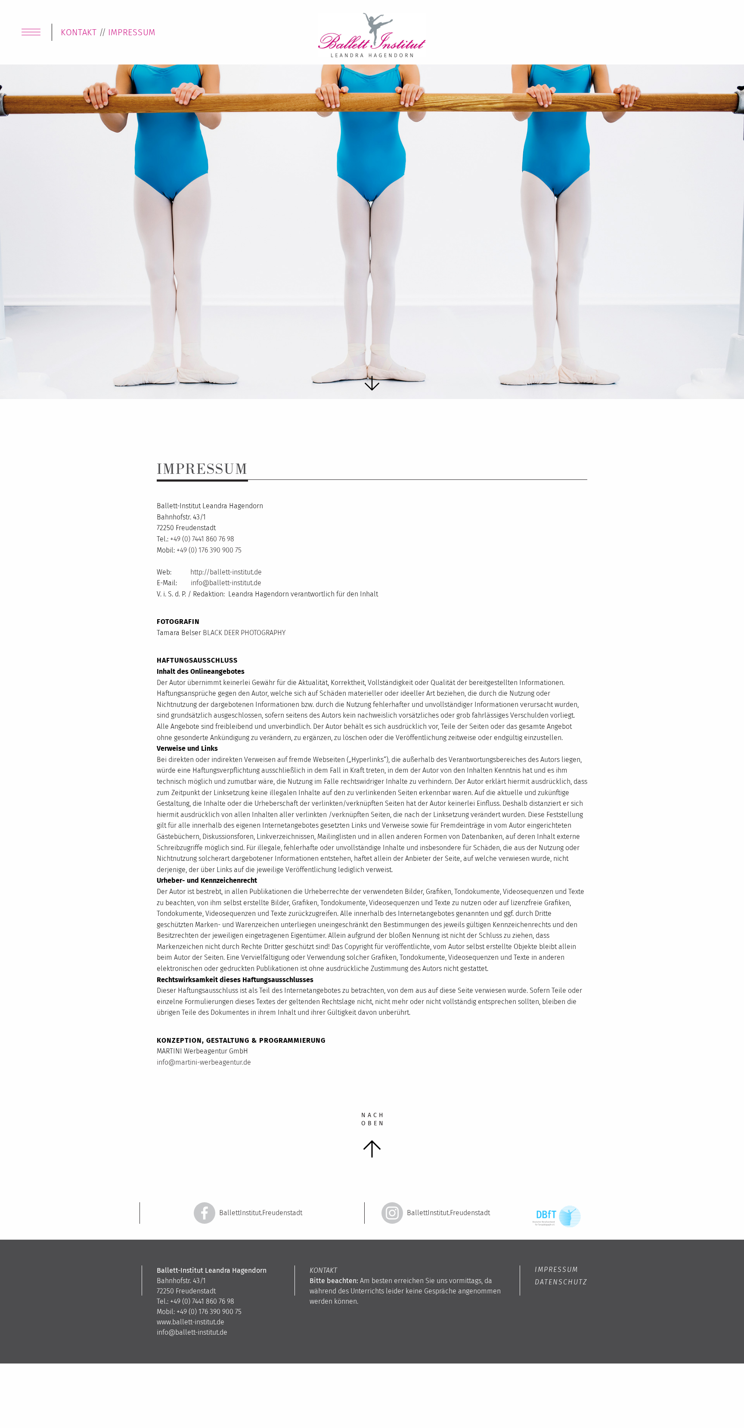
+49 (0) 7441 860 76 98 (202, 539)
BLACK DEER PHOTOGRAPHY (244, 633)
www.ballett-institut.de (190, 1322)
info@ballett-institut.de (225, 583)
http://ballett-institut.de (226, 572)
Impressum (556, 1269)
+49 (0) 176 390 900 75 (209, 550)
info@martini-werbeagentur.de (204, 1062)
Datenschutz (561, 1282)
